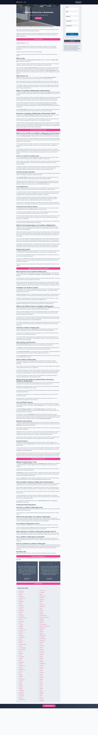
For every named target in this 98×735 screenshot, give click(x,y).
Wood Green (42, 640)
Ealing (41, 659)
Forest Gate (21, 695)
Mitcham (21, 633)
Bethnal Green (22, 669)
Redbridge (42, 619)
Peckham (21, 608)
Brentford (41, 633)
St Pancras (21, 692)
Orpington (21, 624)
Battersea (21, 653)
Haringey (41, 629)
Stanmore (42, 693)
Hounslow (42, 654)
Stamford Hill (42, 606)
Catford (20, 594)
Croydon (21, 600)
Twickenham (42, 636)
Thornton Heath (22, 598)
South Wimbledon (22, 644)
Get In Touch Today (38, 39)
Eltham (20, 603)
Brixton (20, 612)
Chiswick (41, 610)
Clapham (21, 626)
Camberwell (21, 615)
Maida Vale (42, 599)
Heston (41, 670)
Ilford (41, 603)
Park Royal (42, 642)
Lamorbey (21, 628)
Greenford (42, 672)
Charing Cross (22, 665)
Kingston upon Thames (44, 617)
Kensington (21, 690)
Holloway (41, 601)
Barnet (41, 686)
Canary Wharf (22, 637)
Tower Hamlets (22, 649)
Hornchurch (42, 651)
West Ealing (42, 645)
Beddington (21, 610)
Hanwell (41, 656)
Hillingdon (42, 691)
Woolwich (21, 640)
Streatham (21, 605)
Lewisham (21, 596)
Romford (41, 649)
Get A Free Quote (38, 583)
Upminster (42, 665)
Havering (41, 677)
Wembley (41, 658)
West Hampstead (43, 624)
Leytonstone (42, 604)
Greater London (22, 630)
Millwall (20, 619)
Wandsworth (21, 662)
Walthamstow (42, 627)
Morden (20, 646)
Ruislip (41, 697)
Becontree (42, 613)
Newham (21, 676)
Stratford (21, 685)
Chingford (41, 661)
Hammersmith (42, 596)
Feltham (41, 675)
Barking (20, 697)
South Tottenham (43, 615)
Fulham (20, 681)
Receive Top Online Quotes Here (38, 458)
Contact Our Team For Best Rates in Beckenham (38, 268)
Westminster (21, 656)
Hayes (41, 690)
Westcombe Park (22, 617)
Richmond (42, 622)
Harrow (41, 682)
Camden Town (22, 699)
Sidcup (20, 623)
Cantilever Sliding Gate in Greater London (24, 447)
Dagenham (42, 620)
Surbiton (41, 612)
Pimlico (20, 651)
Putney (20, 678)
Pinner (41, 695)
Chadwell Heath (43, 638)
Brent (41, 643)
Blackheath (21, 601)
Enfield (41, 679)
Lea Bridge (42, 592)
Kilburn (41, 608)
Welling (20, 639)
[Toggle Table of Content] (27, 43)
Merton (20, 642)
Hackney (21, 686)
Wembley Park (42, 663)
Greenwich (21, 607)
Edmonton (42, 652)
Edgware (41, 688)
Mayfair (20, 674)
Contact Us (72, 40)
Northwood (42, 700)
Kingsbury (42, 667)
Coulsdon (21, 658)
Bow (20, 672)
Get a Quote (38, 18)
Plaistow (21, 670)
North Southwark (22, 647)
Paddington (21, 694)
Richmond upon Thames (44, 626)
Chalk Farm (42, 597)
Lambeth (21, 614)
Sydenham (21, 591)
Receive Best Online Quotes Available (38, 129)
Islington (21, 688)
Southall (41, 674)
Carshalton (21, 635)
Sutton (20, 655)
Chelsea (21, 667)
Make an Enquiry (49, 705)
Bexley (20, 660)
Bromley (21, 663)
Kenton (41, 681)
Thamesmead (22, 679)
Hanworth (41, 668)
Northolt (41, 684)
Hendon (41, 647)
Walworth (21, 631)
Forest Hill (21, 592)
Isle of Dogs (21, 621)
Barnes (41, 594)
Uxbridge (41, 698)
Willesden (41, 631)
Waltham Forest (43, 635)
